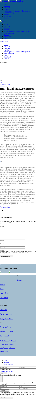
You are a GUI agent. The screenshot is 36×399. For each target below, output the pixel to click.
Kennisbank (4, 336)
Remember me (6, 369)
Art (1, 207)
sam (1, 82)
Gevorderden (5, 293)
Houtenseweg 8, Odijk (7, 344)
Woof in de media (6, 318)
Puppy (19, 280)
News (4, 207)
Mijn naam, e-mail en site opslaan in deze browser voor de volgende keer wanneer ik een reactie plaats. (18, 252)
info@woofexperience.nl (7, 348)
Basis (2, 289)
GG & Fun (4, 298)
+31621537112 (4, 351)
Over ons (3, 310)
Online (8, 207)
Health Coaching (6, 331)
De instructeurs (6, 314)
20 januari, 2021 (5, 84)
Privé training (5, 327)
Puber (2, 284)
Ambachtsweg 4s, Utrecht (8, 341)
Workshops (3, 86)
